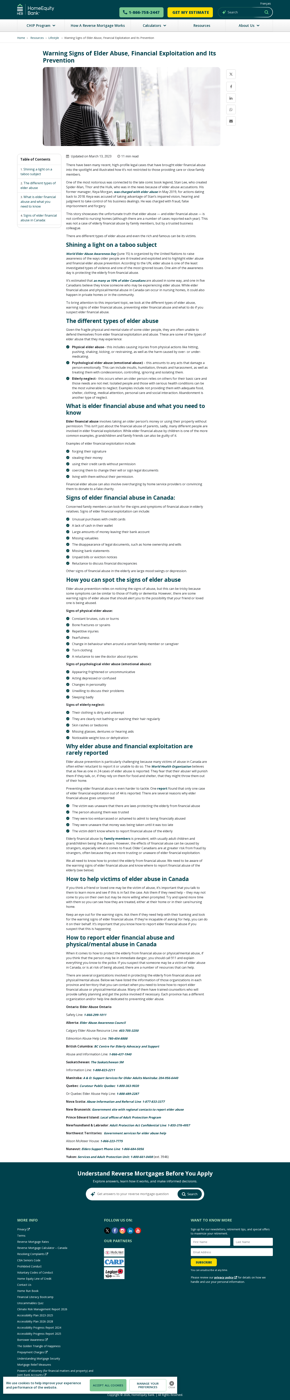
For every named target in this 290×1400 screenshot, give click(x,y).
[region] (90, 1385)
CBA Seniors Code (28, 1260)
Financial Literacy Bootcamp (35, 1297)
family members (117, 838)
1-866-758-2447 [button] (144, 12)
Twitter (107, 1230)
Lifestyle (54, 38)
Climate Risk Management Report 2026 (42, 1309)
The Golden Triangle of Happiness (39, 1346)
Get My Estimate (190, 12)
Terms (21, 1235)
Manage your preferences (148, 1385)
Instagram (122, 1230)
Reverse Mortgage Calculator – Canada (42, 1248)
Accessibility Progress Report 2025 (39, 1333)
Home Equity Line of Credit (34, 1278)
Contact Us (24, 1285)
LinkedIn (130, 1230)
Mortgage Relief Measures (34, 1364)
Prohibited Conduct (29, 1266)
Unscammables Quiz (30, 1303)
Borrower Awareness (30, 1340)
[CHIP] (35, 9)
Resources (201, 25)
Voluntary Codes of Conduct (35, 1272)
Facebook (115, 1230)
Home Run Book (27, 1291)
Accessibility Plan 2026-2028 (35, 1321)
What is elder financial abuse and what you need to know (38, 202)
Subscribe (204, 1262)
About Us (246, 25)
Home (21, 38)
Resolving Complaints (31, 1254)
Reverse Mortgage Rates (33, 1242)
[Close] (171, 1383)
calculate (242, 179)
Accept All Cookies (108, 1385)
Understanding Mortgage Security (38, 1358)
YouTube (138, 1230)
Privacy (21, 1229)
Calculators (152, 25)
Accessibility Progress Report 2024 (39, 1327)
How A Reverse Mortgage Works (98, 25)
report (162, 788)
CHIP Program (38, 25)
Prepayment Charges (30, 1352)
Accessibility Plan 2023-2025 (35, 1315)
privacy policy (224, 1277)
